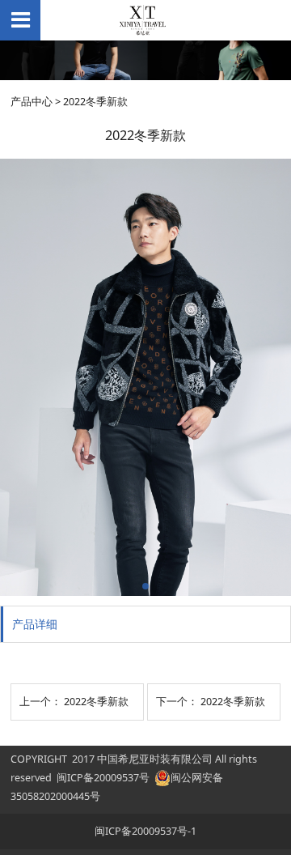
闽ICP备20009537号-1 (145, 831)
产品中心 (32, 101)
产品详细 (34, 624)
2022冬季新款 (96, 701)
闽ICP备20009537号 (103, 778)
